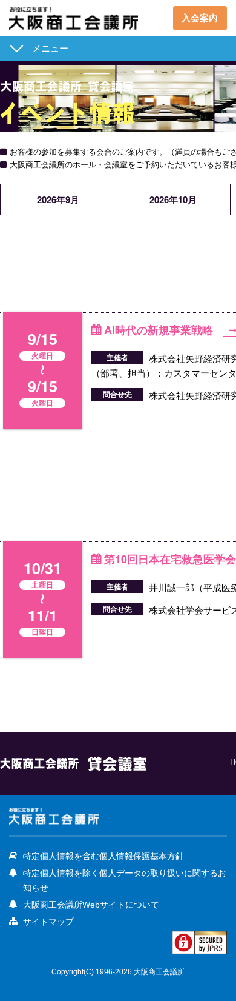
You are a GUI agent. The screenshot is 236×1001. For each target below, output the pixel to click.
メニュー (50, 48)
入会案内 (200, 18)
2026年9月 (58, 199)
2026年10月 (173, 199)
